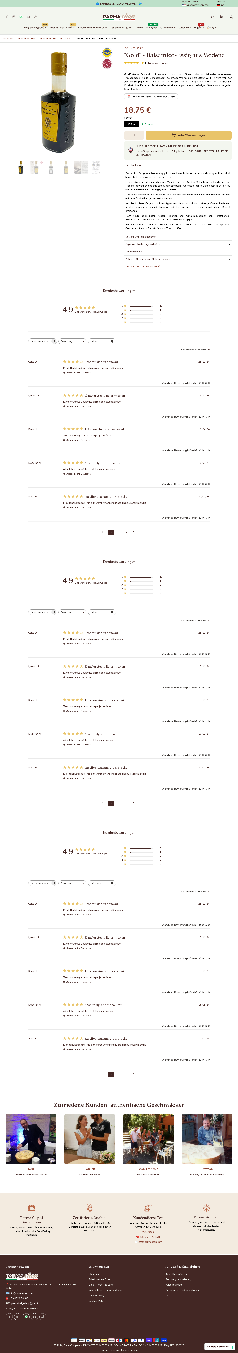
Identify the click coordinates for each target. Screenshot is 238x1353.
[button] (189, 135)
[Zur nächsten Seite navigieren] (134, 531)
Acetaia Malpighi (133, 47)
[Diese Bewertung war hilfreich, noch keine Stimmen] (200, 383)
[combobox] (72, 341)
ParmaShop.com (73, 1345)
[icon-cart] (221, 17)
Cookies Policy (97, 1301)
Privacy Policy (96, 1295)
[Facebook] (6, 16)
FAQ (167, 1295)
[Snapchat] (21, 16)
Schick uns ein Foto (99, 1279)
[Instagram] (13, 16)
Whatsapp (148, 1231)
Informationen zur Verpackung (105, 1290)
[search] (212, 17)
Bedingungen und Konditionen (182, 1290)
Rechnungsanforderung (178, 1279)
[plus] (140, 135)
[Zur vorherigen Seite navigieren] (103, 531)
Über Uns (94, 1274)
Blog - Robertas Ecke (101, 1284)
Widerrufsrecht (173, 1284)
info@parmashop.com (150, 1242)
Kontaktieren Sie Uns (177, 1274)
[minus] (127, 135)
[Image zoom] (58, 102)
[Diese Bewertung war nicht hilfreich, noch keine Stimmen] (206, 383)
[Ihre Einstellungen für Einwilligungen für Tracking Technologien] (232, 1347)
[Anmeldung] (231, 17)
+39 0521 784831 (150, 1236)
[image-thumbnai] (21, 167)
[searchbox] (39, 341)
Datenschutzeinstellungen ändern (119, 1350)
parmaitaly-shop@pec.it (24, 1303)
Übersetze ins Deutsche (78, 372)
